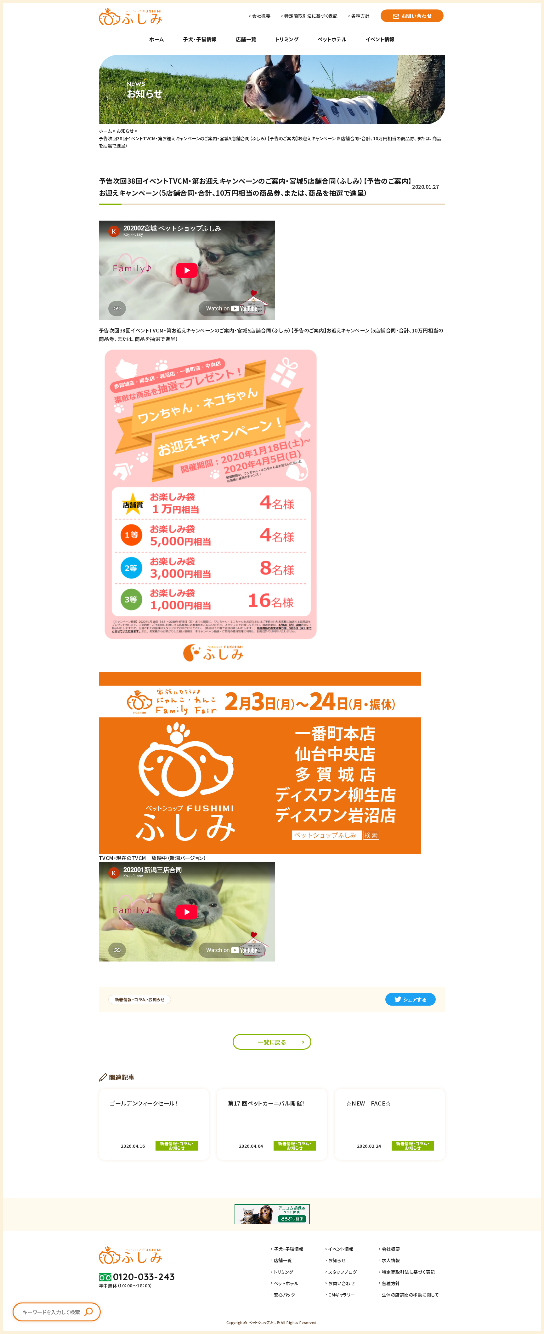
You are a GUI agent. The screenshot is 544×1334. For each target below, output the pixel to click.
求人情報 (391, 1260)
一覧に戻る (272, 1042)
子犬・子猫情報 (200, 39)
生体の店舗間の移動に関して (410, 1294)
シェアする (415, 999)
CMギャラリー (341, 1294)
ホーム (156, 39)
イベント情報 (380, 39)
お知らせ (125, 131)
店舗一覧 (246, 39)
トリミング (286, 39)
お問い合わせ (416, 16)
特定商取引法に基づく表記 (310, 15)
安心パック (284, 1294)
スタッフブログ (342, 1271)
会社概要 (261, 15)
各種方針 (360, 15)
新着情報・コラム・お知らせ (139, 999)
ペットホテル (332, 39)
